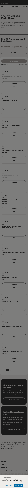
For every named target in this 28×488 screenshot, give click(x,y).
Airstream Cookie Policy (7, 482)
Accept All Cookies (18, 485)
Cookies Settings (8, 485)
